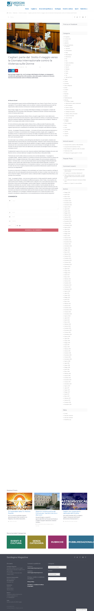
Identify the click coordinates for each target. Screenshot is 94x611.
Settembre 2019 (68, 334)
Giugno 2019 (67, 341)
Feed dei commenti (68, 417)
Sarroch (67, 67)
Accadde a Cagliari (70, 101)
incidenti (66, 90)
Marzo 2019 (67, 347)
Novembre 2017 (67, 380)
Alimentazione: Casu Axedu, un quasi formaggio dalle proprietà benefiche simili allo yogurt (74, 176)
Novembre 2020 (68, 310)
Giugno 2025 (67, 211)
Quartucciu (68, 65)
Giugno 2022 (67, 271)
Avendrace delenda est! (77, 173)
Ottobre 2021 (67, 287)
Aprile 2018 (66, 369)
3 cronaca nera (67, 39)
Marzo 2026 (67, 196)
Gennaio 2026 (67, 199)
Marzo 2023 (67, 252)
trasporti (66, 133)
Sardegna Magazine (17, 557)
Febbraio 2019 (67, 349)
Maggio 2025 (67, 213)
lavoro (65, 92)
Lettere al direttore (70, 109)
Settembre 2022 (68, 264)
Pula (66, 61)
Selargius (67, 69)
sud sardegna (67, 129)
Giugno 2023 (67, 248)
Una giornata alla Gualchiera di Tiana (72, 147)
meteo (67, 121)
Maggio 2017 (67, 392)
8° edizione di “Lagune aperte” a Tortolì (73, 153)
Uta (66, 75)
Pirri (66, 59)
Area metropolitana (45, 9)
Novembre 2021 (67, 285)
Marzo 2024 (67, 236)
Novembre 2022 (68, 260)
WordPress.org (67, 420)
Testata (66, 131)
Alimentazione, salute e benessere (73, 103)
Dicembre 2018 (67, 353)
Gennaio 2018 (67, 376)
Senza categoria (67, 123)
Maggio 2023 (67, 250)
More (30, 521)
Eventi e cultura (68, 9)
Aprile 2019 (66, 345)
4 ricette (66, 41)
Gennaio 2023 (67, 256)
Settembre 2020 (68, 314)
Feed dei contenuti (68, 415)
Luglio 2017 (66, 388)
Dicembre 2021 (67, 283)
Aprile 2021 (66, 299)
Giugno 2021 (67, 295)
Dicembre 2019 (67, 328)
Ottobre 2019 (67, 332)
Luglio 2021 (66, 293)
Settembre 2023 (68, 246)
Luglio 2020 (67, 318)
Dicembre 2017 (67, 378)
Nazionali (66, 94)
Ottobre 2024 (67, 223)
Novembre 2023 (67, 242)
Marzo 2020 (67, 322)
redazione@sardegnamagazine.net (35, 568)
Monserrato (68, 57)
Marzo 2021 (67, 301)
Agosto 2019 (67, 336)
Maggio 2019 (67, 343)
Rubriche (83, 9)
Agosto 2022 (67, 266)
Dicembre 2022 (67, 258)
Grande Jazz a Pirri (68, 151)
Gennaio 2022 (67, 281)
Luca (65, 180)
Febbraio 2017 (67, 398)
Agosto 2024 (67, 227)
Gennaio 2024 (67, 238)
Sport (76, 9)
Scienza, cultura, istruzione (71, 114)
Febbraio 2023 (67, 254)
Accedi (65, 413)
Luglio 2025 (67, 209)
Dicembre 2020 (67, 308)
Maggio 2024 (67, 233)
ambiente (66, 43)
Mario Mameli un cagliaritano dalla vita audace (74, 149)
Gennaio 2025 (67, 217)
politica (66, 96)
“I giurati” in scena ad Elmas (76, 183)
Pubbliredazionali (68, 98)
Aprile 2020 (67, 320)
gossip (65, 88)
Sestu (67, 71)
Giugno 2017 (67, 390)
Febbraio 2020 (67, 324)
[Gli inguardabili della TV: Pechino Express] (19, 501)
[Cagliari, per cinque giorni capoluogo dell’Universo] (74, 501)
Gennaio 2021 (67, 306)
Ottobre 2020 (67, 312)
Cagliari (33, 9)
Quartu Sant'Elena (69, 63)
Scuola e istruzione (70, 116)
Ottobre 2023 (67, 244)
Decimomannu (69, 50)
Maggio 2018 (67, 367)
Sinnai (67, 73)
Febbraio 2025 (67, 215)
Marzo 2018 (67, 371)
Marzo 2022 (67, 277)
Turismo (66, 136)
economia (66, 83)
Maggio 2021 (67, 297)
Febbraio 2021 (67, 303)
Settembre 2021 (68, 289)
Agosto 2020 (67, 316)
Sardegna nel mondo (70, 112)
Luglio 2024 (67, 229)
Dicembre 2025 (67, 201)
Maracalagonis (69, 55)
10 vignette (67, 37)
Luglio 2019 (66, 338)
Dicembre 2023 (67, 240)
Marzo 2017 (67, 396)
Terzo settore (69, 118)
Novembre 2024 (68, 221)
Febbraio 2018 (67, 373)
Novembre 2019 (67, 330)
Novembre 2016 (67, 404)
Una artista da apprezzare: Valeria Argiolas (74, 170)
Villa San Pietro (69, 77)
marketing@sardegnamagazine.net (35, 573)
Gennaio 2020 (67, 326)
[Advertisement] (33, 89)
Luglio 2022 (67, 268)
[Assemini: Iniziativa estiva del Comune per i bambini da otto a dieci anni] (47, 501)
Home (27, 9)
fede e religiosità (68, 85)
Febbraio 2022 (67, 279)
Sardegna (58, 9)
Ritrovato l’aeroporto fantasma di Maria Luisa (75, 180)
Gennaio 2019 (67, 351)
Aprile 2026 (67, 194)
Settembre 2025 (68, 205)
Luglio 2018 (66, 363)
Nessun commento (45, 67)
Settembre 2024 (68, 225)
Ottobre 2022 (67, 262)
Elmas (67, 53)
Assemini (67, 46)
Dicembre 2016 (67, 402)
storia (65, 127)
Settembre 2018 (68, 359)
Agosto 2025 (67, 207)
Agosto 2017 (67, 386)
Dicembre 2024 (67, 219)
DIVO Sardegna (69, 105)
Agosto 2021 (67, 291)
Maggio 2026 (67, 192)
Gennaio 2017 (67, 400)
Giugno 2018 (67, 365)
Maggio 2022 (67, 273)
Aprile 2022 (67, 275)
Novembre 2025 (68, 203)
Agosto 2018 (67, 361)
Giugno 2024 (67, 231)
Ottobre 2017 (67, 382)
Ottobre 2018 (67, 357)
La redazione (12, 67)
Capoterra (68, 48)
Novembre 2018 (67, 355)
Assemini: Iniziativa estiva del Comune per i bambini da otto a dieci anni (46, 513)
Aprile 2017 (66, 394)
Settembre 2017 (68, 384)
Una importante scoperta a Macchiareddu (73, 145)
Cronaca (66, 81)
